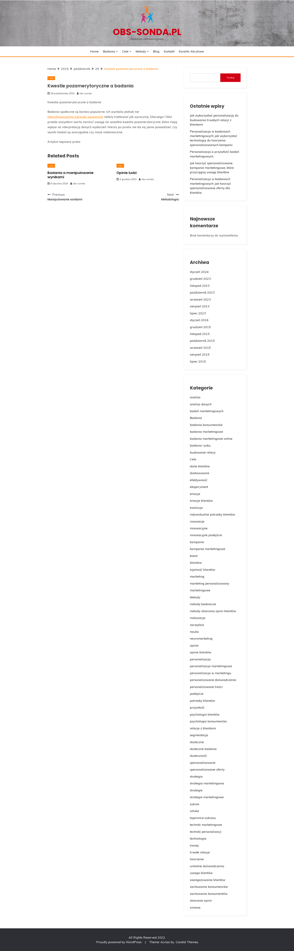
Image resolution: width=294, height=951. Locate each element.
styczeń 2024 (199, 272)
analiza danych (200, 404)
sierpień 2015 (199, 354)
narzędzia (197, 625)
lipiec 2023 (198, 313)
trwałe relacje (200, 852)
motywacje (197, 618)
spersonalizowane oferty (207, 769)
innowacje (197, 521)
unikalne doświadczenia (207, 866)
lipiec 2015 (198, 361)
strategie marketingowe (207, 797)
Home (94, 51)
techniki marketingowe (206, 824)
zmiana (195, 907)
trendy (194, 845)
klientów (196, 562)
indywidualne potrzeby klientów (212, 514)
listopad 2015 (200, 334)
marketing (197, 576)
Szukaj (230, 77)
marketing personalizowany (209, 583)
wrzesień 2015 (200, 347)
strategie (196, 790)
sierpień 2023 (199, 306)
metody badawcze (203, 604)
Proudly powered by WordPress (119, 942)
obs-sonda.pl (147, 32)
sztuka (194, 811)
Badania (109, 51)
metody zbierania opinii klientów (213, 611)
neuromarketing (201, 638)
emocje (195, 494)
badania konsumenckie (206, 425)
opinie (194, 645)
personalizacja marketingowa (211, 666)
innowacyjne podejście (206, 535)
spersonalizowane (202, 762)
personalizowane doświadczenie (213, 680)
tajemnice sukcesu (203, 818)
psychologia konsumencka (208, 721)
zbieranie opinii (201, 900)
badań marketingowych (206, 411)
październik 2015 (202, 340)
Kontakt (169, 51)
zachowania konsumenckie (209, 886)
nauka (194, 631)
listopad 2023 (200, 285)
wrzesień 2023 (200, 299)
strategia (196, 776)
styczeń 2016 (199, 320)
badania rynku (200, 445)
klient (194, 556)
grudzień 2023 (200, 278)
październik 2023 (202, 292)
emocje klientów (201, 500)
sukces (194, 804)
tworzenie (197, 859)
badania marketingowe (206, 431)
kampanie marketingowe (207, 549)
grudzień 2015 (200, 327)
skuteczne (197, 742)
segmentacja (199, 735)
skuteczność (198, 755)
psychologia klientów (204, 714)
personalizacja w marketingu (210, 673)
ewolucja (196, 507)
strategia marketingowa (207, 783)
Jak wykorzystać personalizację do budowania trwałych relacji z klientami (214, 119)
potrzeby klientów (202, 700)
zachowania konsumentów (208, 893)
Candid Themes (187, 942)
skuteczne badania (203, 749)
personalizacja (200, 659)
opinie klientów (200, 652)
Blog (156, 51)
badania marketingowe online (211, 438)
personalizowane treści (206, 687)
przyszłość (197, 707)
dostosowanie (199, 473)
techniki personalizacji (205, 831)
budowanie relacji (203, 452)
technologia (198, 838)
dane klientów (200, 466)
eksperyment (199, 487)
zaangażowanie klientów (207, 880)
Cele (125, 51)
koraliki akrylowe (191, 51)
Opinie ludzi (127, 172)
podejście (196, 693)
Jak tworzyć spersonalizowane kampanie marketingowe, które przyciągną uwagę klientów (212, 167)
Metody (141, 51)
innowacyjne (199, 528)
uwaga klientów (201, 873)
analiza (195, 397)
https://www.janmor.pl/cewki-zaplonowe (75, 117)
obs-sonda (85, 93)
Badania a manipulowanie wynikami (70, 174)
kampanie (197, 542)
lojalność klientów (202, 569)
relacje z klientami (203, 728)
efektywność (198, 480)
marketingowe (200, 590)
